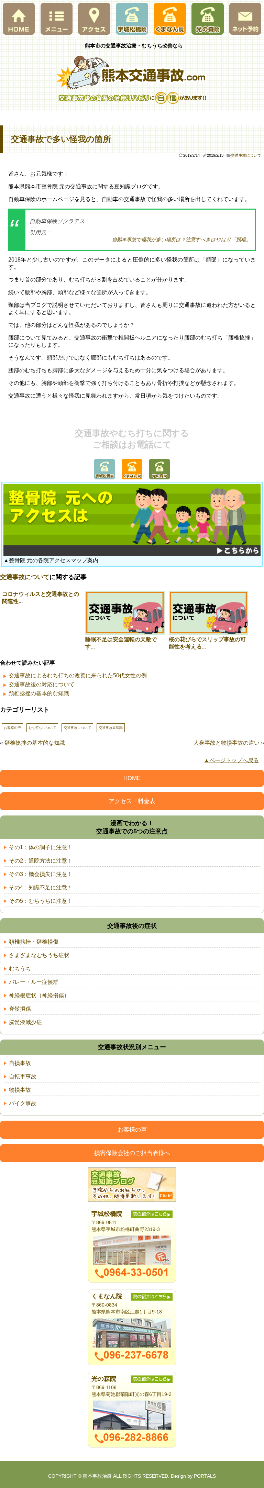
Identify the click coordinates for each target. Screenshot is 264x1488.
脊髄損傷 (20, 1009)
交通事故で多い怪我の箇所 (61, 139)
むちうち (20, 968)
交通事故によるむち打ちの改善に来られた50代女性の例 (78, 675)
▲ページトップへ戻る (231, 760)
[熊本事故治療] (132, 88)
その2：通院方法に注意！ (41, 861)
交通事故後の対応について (42, 684)
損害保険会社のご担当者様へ (132, 1153)
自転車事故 (22, 1076)
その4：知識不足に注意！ (41, 887)
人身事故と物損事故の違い (227, 743)
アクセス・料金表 (132, 801)
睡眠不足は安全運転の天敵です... (121, 642)
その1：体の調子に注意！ (41, 847)
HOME (132, 778)
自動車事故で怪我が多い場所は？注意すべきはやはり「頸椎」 (181, 239)
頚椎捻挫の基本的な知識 (39, 693)
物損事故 (20, 1090)
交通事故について (246, 155)
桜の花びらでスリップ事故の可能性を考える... (207, 642)
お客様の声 (12, 728)
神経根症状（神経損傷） (39, 995)
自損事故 (20, 1063)
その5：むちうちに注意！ (41, 901)
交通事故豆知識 (111, 728)
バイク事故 (22, 1103)
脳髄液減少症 (25, 1022)
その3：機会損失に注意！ (41, 874)
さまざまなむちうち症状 (39, 955)
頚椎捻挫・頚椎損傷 (33, 942)
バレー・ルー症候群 (33, 982)
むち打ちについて (42, 728)
